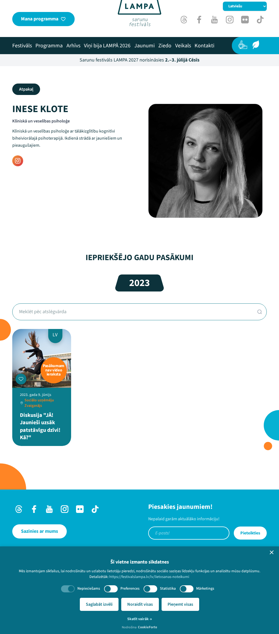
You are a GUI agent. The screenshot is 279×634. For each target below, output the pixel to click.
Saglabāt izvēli (99, 604)
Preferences (130, 588)
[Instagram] (17, 160)
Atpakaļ (26, 89)
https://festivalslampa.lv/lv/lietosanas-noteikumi (149, 577)
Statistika (168, 588)
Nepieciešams (88, 588)
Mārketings (205, 588)
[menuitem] (22, 46)
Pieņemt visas (180, 604)
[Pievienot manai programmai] (21, 379)
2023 (139, 283)
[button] (271, 552)
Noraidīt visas (140, 604)
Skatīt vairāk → (139, 619)
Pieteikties (250, 533)
